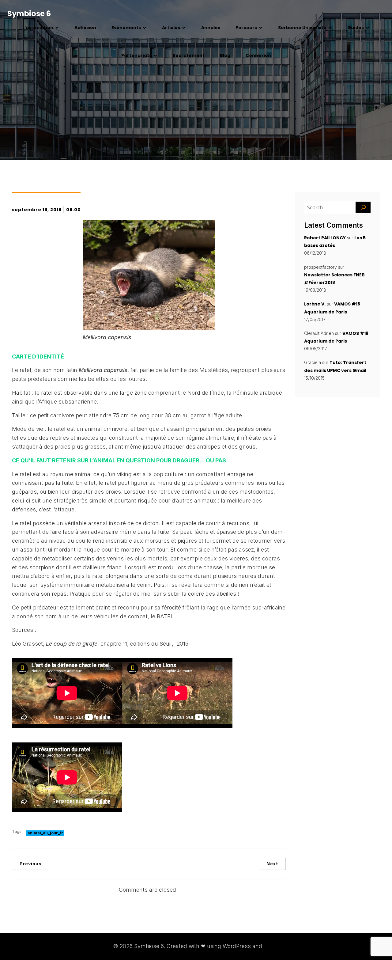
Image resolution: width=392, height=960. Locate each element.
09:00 (73, 210)
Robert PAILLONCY (325, 238)
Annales (210, 28)
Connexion (258, 55)
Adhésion (85, 28)
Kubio (271, 946)
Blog (225, 55)
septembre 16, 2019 (37, 210)
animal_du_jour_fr (45, 833)
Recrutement (189, 55)
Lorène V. (315, 304)
